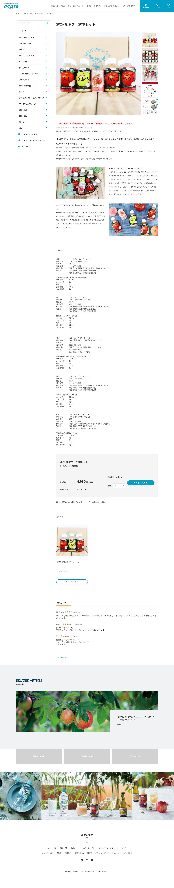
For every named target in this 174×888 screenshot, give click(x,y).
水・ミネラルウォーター (28, 104)
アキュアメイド (25, 80)
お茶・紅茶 (23, 110)
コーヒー (22, 122)
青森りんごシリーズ (26, 56)
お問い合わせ (127, 853)
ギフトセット (24, 62)
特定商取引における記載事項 (83, 853)
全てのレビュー (62, 657)
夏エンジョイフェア (26, 38)
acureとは (52, 848)
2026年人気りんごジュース (29, 74)
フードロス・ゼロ (25, 44)
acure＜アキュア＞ (48, 853)
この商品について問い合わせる (70, 502)
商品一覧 (54, 6)
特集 (63, 6)
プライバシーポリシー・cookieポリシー (108, 853)
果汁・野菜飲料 (25, 86)
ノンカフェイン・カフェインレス (31, 98)
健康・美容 (23, 116)
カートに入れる (141, 483)
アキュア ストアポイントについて (35, 140)
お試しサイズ (24, 68)
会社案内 (59, 853)
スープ (21, 92)
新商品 (21, 50)
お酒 (20, 128)
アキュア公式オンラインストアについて (120, 6)
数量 (109, 486)
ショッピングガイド (76, 6)
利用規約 (68, 853)
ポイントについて (94, 6)
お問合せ (25, 146)
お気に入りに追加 (98, 502)
